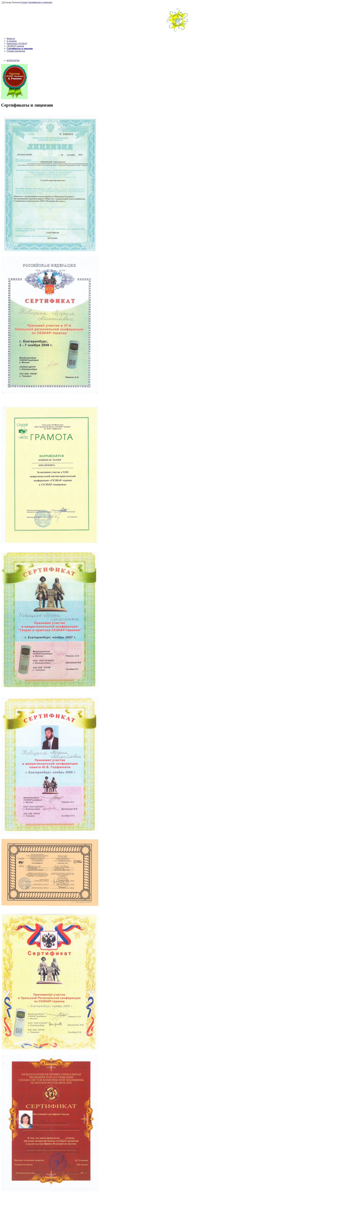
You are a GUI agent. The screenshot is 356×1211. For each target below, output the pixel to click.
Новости (11, 38)
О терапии (12, 41)
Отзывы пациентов (16, 51)
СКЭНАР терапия (15, 46)
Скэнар (23, 2)
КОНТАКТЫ (13, 60)
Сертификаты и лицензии (40, 2)
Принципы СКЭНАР (17, 43)
